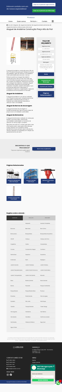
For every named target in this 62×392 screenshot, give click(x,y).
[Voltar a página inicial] (31, 18)
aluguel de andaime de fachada (41, 25)
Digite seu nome (46, 46)
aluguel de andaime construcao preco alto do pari (19, 27)
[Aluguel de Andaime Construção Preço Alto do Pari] (13, 44)
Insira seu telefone (37, 374)
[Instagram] (8, 375)
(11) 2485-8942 (11, 362)
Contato (44, 21)
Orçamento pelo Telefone (46, 86)
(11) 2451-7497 (11, 364)
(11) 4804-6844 (11, 360)
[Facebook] (11, 375)
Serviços (33, 21)
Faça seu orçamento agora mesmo (43, 4)
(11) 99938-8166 (11, 366)
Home (10, 21)
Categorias (15, 25)
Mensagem (46, 62)
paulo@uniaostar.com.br (14, 368)
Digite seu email (46, 51)
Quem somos (21, 21)
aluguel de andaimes (25, 25)
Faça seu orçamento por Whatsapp (43, 10)
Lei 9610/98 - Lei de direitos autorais (39, 340)
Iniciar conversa (43, 380)
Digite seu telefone (46, 57)
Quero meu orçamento (44, 148)
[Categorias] (53, 21)
